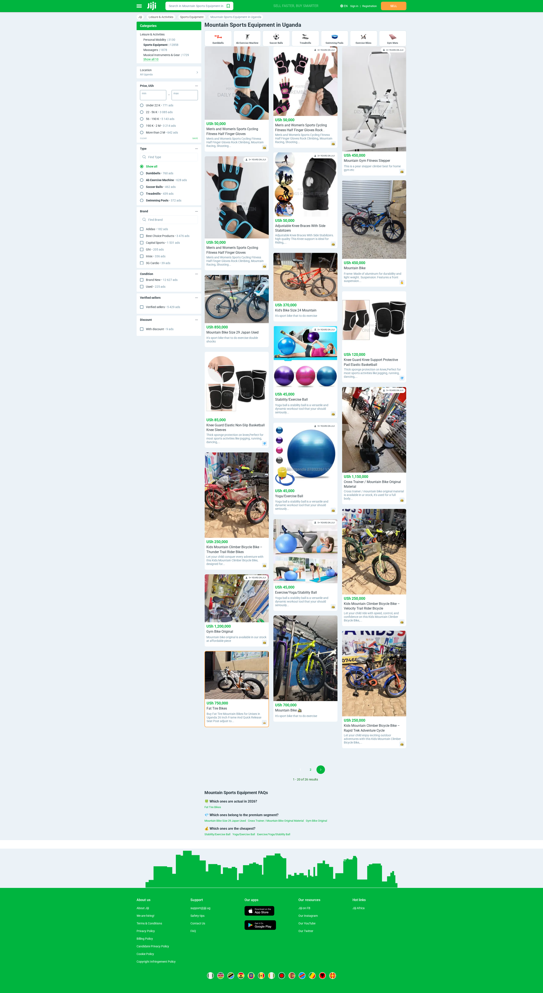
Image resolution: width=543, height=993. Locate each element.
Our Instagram (308, 915)
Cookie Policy (145, 954)
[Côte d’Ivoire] (271, 975)
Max (176, 93)
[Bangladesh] (281, 975)
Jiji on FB (304, 908)
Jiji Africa (359, 908)
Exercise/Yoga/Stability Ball (273, 834)
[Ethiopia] (251, 975)
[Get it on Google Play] (260, 925)
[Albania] (322, 975)
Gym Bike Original (316, 820)
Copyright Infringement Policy (156, 961)
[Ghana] (241, 975)
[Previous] (290, 769)
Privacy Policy (146, 931)
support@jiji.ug (200, 908)
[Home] (152, 6)
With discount (160, 329)
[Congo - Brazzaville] (312, 975)
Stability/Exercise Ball (217, 834)
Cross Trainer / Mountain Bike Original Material (276, 820)
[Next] (320, 769)
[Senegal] (261, 975)
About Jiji (143, 908)
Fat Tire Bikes (212, 807)
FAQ (193, 931)
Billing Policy (145, 938)
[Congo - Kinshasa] (302, 975)
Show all (151, 166)
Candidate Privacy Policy (153, 946)
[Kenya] (220, 975)
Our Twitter (305, 931)
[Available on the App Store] (259, 911)
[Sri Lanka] (291, 975)
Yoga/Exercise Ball (243, 834)
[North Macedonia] (332, 975)
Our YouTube (306, 923)
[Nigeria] (210, 975)
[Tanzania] (230, 975)
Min (144, 93)
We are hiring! (145, 915)
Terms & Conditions (149, 923)
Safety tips (197, 915)
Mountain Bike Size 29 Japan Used (225, 820)
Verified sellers (163, 307)
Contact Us (197, 923)
